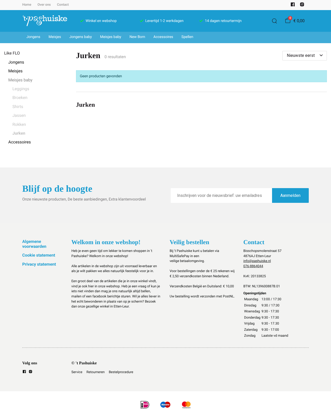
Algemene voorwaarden (34, 244)
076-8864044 (253, 266)
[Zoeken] (274, 21)
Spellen (187, 37)
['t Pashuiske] (45, 21)
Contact (63, 5)
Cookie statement (38, 255)
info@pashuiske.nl (257, 261)
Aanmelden (290, 195)
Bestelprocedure (121, 372)
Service (76, 372)
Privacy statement (39, 264)
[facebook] (292, 5)
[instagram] (302, 5)
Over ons (44, 5)
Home (26, 5)
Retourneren (95, 372)
